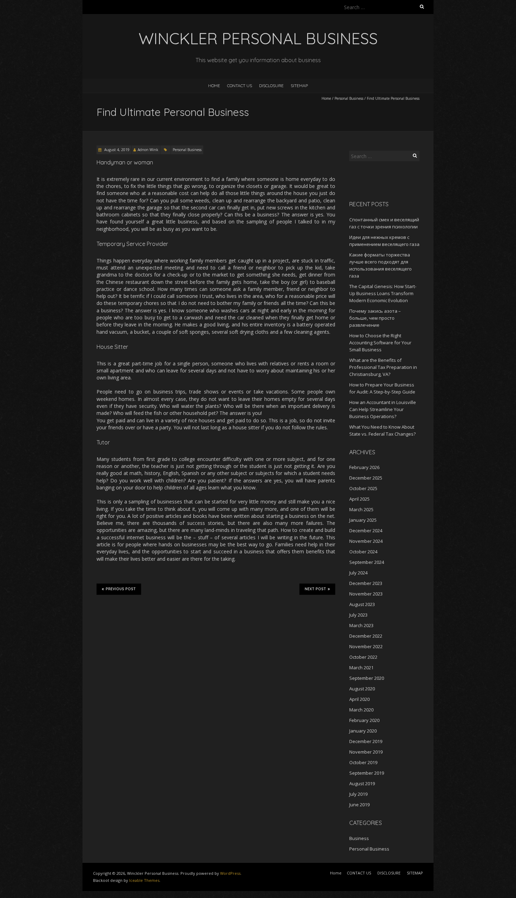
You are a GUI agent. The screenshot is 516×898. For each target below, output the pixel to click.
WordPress (230, 873)
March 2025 (361, 509)
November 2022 (366, 646)
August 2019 (362, 783)
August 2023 (362, 604)
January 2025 (363, 520)
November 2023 (366, 594)
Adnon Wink (148, 149)
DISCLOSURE (271, 85)
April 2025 (359, 499)
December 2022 (365, 636)
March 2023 (361, 625)
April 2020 (359, 699)
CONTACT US (239, 85)
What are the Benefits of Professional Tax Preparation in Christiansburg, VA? (383, 367)
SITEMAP (299, 85)
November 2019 (366, 752)
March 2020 (361, 710)
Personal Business (349, 98)
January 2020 (363, 731)
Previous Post (121, 589)
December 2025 (365, 478)
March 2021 (361, 667)
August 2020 (362, 688)
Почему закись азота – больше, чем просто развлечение (375, 318)
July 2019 (358, 794)
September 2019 (366, 773)
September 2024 (366, 562)
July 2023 (358, 615)
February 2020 (364, 720)
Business (359, 838)
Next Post (315, 589)
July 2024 (358, 573)
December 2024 (365, 530)
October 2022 (363, 657)
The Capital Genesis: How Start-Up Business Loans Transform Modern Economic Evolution (382, 293)
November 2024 (366, 541)
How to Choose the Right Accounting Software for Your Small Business (380, 342)
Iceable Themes (144, 880)
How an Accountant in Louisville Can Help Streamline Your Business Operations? (382, 409)
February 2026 (364, 467)
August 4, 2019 (116, 149)
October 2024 (363, 551)
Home (214, 85)
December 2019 (365, 741)
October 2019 (363, 762)
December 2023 (365, 583)
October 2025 (363, 488)
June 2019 (359, 804)
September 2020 (366, 678)
